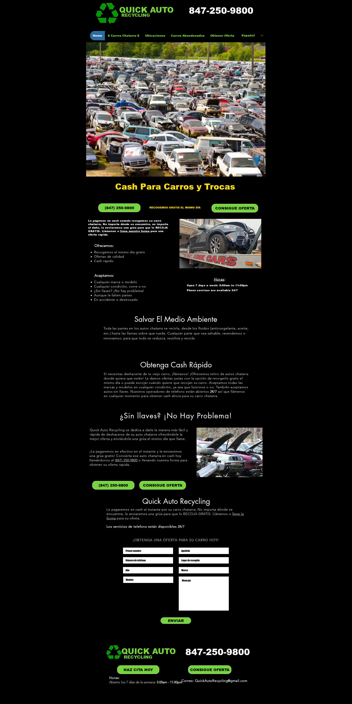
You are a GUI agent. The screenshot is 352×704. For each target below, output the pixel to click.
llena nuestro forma (134, 231)
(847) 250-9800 (126, 460)
